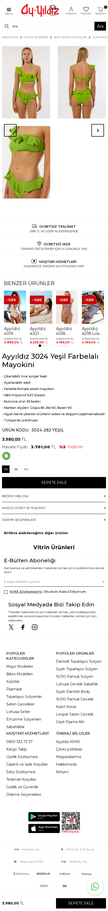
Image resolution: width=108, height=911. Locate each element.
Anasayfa (10, 37)
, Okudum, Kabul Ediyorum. (48, 591)
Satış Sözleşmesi (20, 772)
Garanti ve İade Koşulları (27, 764)
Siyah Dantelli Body (73, 691)
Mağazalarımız (68, 757)
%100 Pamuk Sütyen (74, 676)
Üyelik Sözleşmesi (22, 757)
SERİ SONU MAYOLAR (70, 37)
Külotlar (13, 681)
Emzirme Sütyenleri (23, 719)
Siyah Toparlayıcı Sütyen (77, 669)
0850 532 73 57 (19, 741)
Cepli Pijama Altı (70, 722)
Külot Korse (66, 706)
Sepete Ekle (54, 482)
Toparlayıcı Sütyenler (24, 696)
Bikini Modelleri (19, 674)
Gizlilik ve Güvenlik (22, 787)
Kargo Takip (16, 749)
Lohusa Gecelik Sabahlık (77, 684)
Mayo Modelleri (19, 666)
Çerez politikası (69, 749)
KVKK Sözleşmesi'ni (26, 591)
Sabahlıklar (15, 727)
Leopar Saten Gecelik (74, 714)
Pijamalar (14, 689)
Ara (100, 26)
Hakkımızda (66, 764)
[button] (40, 345)
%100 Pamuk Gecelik (74, 699)
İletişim (62, 772)
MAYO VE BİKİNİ (36, 37)
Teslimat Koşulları (21, 779)
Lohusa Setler (18, 711)
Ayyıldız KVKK (68, 741)
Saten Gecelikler (20, 704)
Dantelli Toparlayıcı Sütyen (79, 661)
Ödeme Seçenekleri (23, 794)
